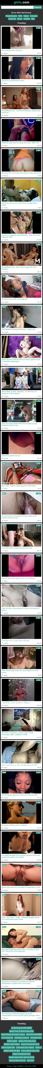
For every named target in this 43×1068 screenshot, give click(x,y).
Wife (20, 16)
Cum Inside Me (7, 1038)
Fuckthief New (36, 1038)
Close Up (12, 19)
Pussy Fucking (11, 16)
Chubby (27, 19)
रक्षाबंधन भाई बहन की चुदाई (12, 1051)
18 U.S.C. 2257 (30, 1066)
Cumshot (33, 16)
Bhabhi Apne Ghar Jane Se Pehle (21, 1057)
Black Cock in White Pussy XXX (21, 1031)
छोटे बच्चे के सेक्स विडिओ (34, 1034)
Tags (15, 1066)
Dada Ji (38, 1047)
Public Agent (12, 1041)
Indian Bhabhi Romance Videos (13, 1034)
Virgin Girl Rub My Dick (30, 1044)
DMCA (20, 1066)
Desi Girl (30, 1060)
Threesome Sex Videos (25, 1047)
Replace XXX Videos (11, 1044)
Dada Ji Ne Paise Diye (27, 1041)
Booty (20, 19)
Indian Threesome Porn (21, 1054)
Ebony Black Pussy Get (30, 1051)
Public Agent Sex (8, 1047)
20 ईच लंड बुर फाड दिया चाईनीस (22, 1028)
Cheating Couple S (22, 1038)
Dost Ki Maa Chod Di (17, 1060)
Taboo (26, 16)
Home (9, 1066)
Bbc (33, 19)
